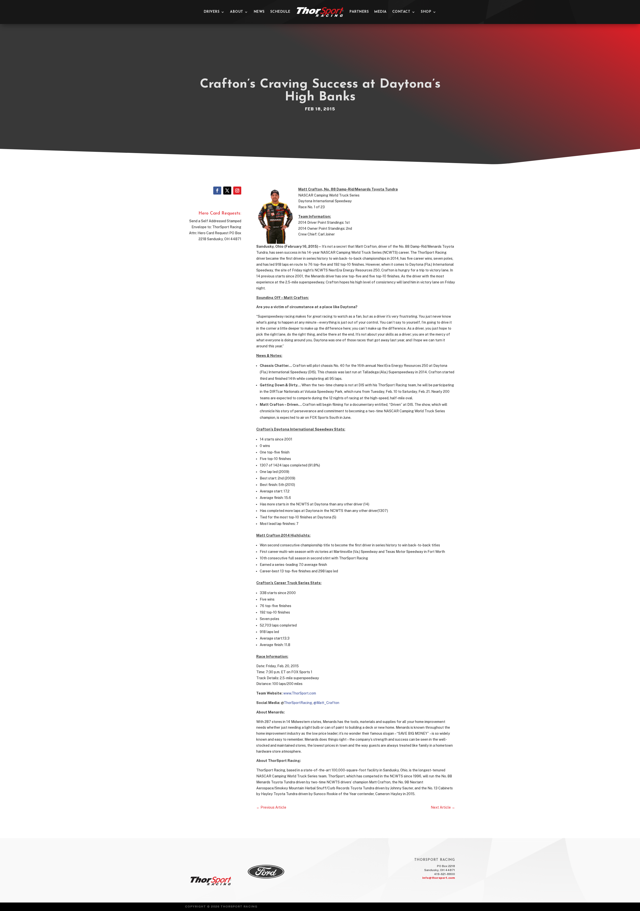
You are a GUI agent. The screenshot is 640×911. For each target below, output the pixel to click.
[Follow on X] (227, 191)
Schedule (280, 12)
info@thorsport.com (438, 878)
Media (380, 12)
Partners (359, 12)
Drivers (212, 12)
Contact (401, 12)
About (236, 12)
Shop (426, 12)
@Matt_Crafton (326, 703)
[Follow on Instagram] (237, 191)
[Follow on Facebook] (217, 191)
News (259, 12)
